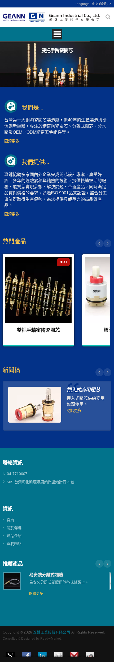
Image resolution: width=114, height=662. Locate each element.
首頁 (10, 520)
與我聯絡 (14, 544)
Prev (99, 243)
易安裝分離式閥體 (46, 575)
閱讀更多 (11, 141)
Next (107, 243)
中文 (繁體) (100, 4)
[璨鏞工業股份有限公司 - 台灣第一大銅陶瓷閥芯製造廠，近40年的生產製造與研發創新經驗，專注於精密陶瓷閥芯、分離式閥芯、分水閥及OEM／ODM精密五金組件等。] (51, 17)
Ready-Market (50, 638)
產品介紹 (14, 536)
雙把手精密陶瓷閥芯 (38, 330)
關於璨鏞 (14, 528)
